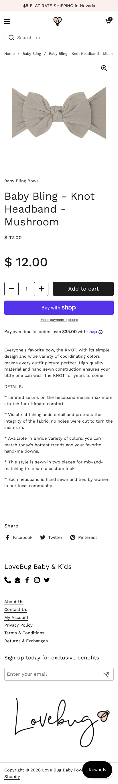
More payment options (59, 320)
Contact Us (15, 609)
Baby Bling (32, 53)
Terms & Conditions (24, 632)
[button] (108, 21)
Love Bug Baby (57, 770)
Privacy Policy (18, 625)
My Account (16, 617)
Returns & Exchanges (26, 640)
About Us (13, 601)
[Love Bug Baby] (57, 21)
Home (9, 53)
